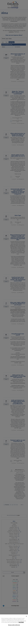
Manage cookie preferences (14, 625)
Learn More (21, 622)
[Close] (26, 616)
